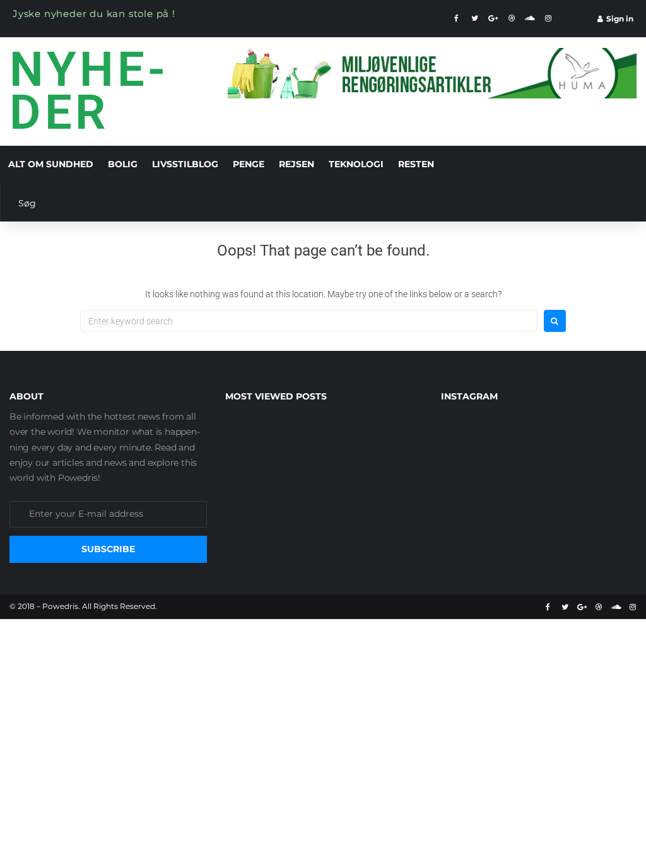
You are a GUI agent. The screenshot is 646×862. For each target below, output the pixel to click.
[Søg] (317, 203)
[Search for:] (308, 321)
